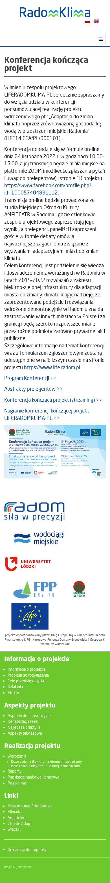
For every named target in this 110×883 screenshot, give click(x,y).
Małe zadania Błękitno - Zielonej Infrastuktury (45, 766)
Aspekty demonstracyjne (29, 715)
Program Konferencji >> (30, 378)
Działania (15, 686)
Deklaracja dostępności (27, 849)
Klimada (14, 811)
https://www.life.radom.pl (52, 367)
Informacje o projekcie (27, 669)
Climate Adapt (20, 823)
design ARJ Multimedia (17, 867)
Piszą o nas (17, 783)
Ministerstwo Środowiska (30, 805)
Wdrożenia (17, 756)
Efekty (13, 692)
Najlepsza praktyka (24, 727)
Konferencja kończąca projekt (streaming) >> (53, 400)
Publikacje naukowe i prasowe (34, 777)
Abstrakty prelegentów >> (33, 389)
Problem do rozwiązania (28, 675)
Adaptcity (16, 817)
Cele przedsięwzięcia (26, 680)
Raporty (14, 771)
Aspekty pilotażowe (25, 733)
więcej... (14, 829)
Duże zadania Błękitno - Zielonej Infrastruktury (46, 762)
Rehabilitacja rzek (23, 721)
